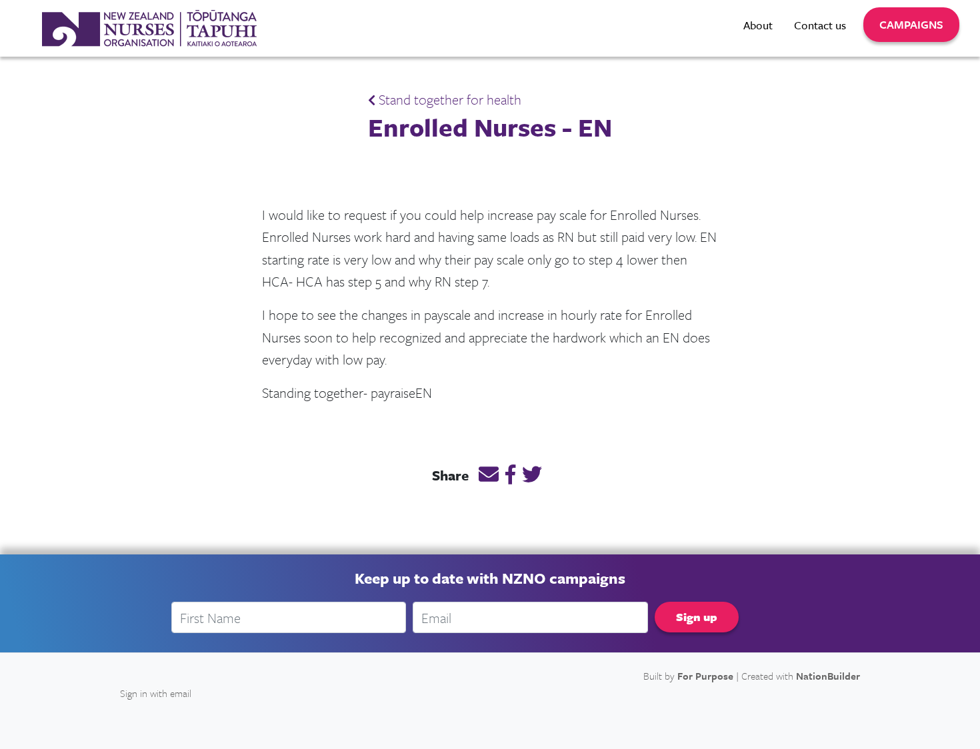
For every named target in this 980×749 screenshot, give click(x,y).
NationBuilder (828, 675)
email (180, 693)
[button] (911, 24)
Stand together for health (448, 99)
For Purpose (705, 675)
